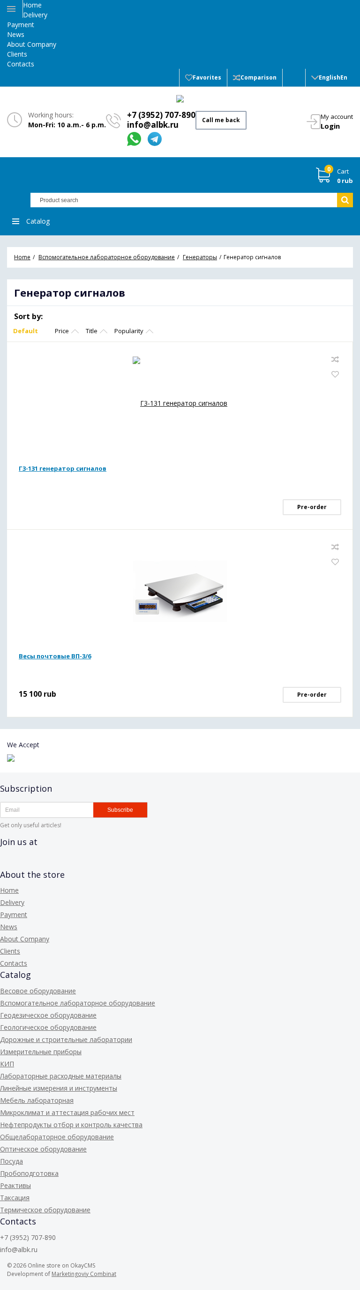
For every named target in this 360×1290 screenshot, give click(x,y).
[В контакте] (24, 862)
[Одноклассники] (41, 862)
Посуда (11, 1161)
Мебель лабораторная (37, 1100)
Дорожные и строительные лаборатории (66, 1039)
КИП (7, 1063)
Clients (17, 54)
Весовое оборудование (38, 990)
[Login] (294, 77)
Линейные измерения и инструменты (58, 1088)
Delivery (35, 14)
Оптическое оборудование (43, 1148)
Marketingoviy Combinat (84, 1274)
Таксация (15, 1197)
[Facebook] (7, 862)
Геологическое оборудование (48, 1027)
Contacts (20, 63)
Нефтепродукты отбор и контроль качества (71, 1124)
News (15, 34)
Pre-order (312, 507)
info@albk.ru (153, 124)
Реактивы (15, 1185)
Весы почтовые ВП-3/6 (55, 656)
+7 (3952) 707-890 (161, 114)
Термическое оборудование (45, 1209)
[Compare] (335, 359)
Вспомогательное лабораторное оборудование (77, 1002)
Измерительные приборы (41, 1051)
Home (32, 4)
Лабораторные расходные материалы (60, 1075)
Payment (20, 24)
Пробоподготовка (29, 1173)
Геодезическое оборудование (48, 1015)
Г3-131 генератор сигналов (62, 468)
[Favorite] (335, 374)
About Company (31, 44)
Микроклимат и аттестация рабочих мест (67, 1112)
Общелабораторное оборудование (57, 1136)
